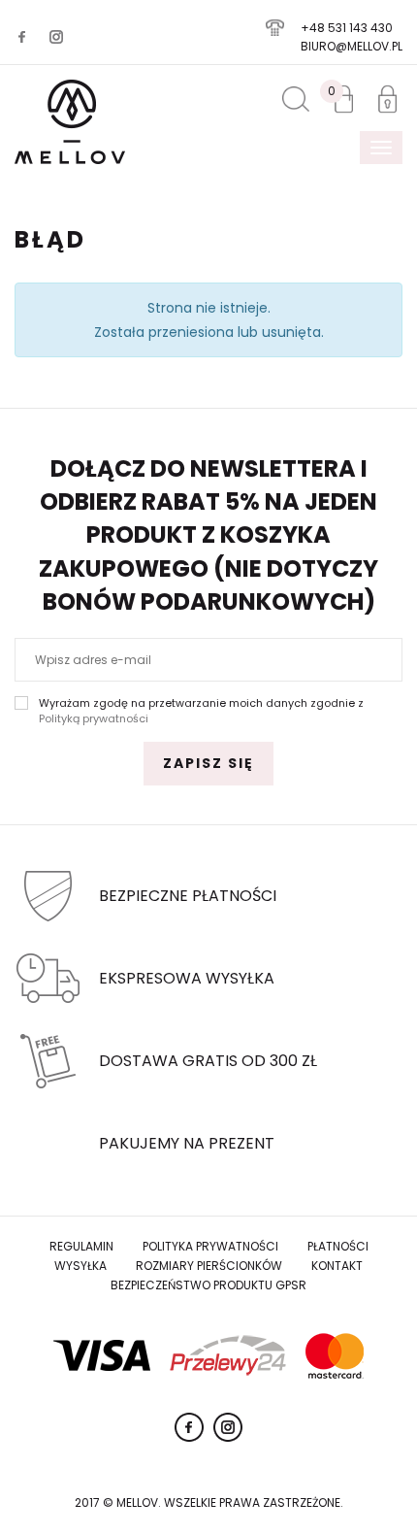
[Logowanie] (387, 99)
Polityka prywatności (210, 1246)
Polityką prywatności (93, 718)
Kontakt (337, 1265)
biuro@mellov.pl (351, 46)
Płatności (338, 1246)
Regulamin (81, 1246)
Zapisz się (208, 763)
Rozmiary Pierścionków (209, 1265)
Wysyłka (80, 1265)
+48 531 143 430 (347, 27)
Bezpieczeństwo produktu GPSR (208, 1285)
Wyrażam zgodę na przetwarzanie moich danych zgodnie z (201, 711)
